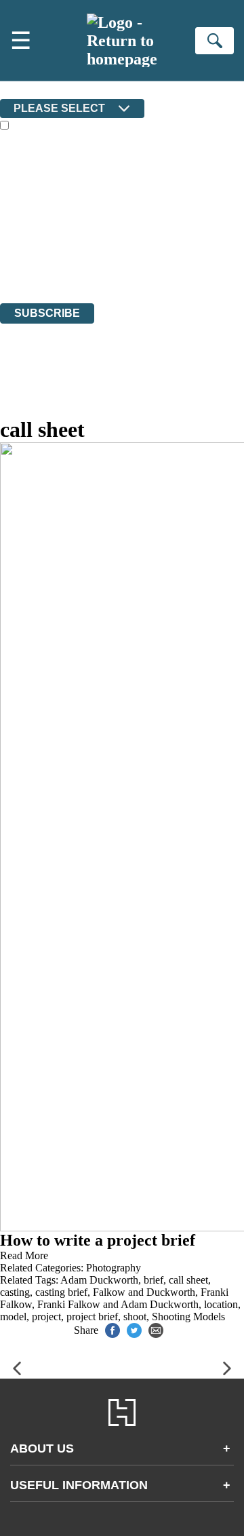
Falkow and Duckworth (144, 1292)
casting (15, 1292)
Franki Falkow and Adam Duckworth (118, 1304)
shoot (134, 1316)
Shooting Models (188, 1316)
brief (153, 1280)
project (46, 1316)
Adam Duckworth (99, 1280)
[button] (17, 1368)
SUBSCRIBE (47, 313)
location (221, 1304)
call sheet (188, 1280)
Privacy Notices (51, 260)
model (13, 1316)
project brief (92, 1316)
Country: (21, 89)
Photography (113, 1267)
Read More (24, 1255)
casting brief (61, 1292)
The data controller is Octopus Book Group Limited (111, 223)
